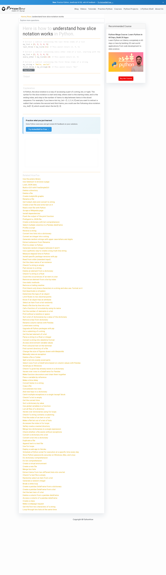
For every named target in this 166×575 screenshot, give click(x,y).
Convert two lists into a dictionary (37, 233)
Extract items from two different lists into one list (44, 472)
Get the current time (31, 400)
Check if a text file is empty (34, 475)
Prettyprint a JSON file (32, 219)
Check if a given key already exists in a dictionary (43, 369)
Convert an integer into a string (36, 236)
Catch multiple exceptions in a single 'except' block (44, 394)
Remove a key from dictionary (35, 320)
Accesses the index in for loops (36, 423)
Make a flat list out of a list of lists (37, 420)
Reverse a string (29, 231)
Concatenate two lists (32, 389)
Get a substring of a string (34, 331)
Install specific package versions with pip (40, 256)
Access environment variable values (38, 343)
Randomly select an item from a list (38, 478)
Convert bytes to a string (33, 383)
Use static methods (31, 282)
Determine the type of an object (36, 294)
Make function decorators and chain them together (44, 374)
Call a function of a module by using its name (42, 308)
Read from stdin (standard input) (37, 259)
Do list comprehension (32, 461)
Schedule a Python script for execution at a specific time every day (51, 452)
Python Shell (147, 9)
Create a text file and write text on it (38, 205)
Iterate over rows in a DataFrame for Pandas (41, 371)
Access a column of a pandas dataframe (40, 498)
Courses (118, 9)
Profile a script (29, 228)
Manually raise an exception (34, 354)
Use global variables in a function (37, 406)
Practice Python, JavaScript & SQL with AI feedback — (83, 2)
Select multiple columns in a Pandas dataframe (43, 225)
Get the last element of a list (35, 334)
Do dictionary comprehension (35, 458)
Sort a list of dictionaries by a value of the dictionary (45, 317)
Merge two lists (29, 469)
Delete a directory (30, 190)
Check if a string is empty (33, 265)
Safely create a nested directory (36, 426)
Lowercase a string (31, 325)
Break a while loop (30, 484)
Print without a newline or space (36, 314)
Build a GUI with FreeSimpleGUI (36, 187)
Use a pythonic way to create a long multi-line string (45, 251)
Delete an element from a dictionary (38, 271)
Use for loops (28, 446)
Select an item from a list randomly (38, 302)
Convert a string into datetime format (39, 340)
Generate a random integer (34, 481)
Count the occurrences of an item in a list (40, 277)
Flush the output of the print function (38, 216)
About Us (159, 9)
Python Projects (131, 9)
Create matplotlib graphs (33, 196)
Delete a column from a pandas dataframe (41, 495)
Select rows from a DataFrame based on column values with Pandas (52, 363)
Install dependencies (31, 213)
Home (23, 16)
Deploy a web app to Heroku (34, 449)
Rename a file (28, 199)
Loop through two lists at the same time (40, 509)
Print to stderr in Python (33, 245)
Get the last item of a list (33, 492)
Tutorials (92, 9)
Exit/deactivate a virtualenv (34, 291)
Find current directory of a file (35, 348)
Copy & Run (28, 70)
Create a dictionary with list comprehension (41, 222)
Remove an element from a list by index (39, 279)
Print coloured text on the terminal (37, 346)
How (29, 16)
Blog (76, 9)
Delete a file (28, 193)
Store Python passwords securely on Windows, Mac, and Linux (49, 455)
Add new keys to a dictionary (35, 392)
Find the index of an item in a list (36, 417)
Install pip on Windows (32, 366)
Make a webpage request (33, 504)
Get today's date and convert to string (39, 202)
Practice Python (105, 9)
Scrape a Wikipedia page (33, 210)
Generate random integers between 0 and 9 (41, 248)
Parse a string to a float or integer (37, 337)
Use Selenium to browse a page (36, 182)
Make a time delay (30, 380)
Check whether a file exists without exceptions (42, 432)
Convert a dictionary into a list (35, 435)
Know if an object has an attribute (37, 300)
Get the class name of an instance (37, 262)
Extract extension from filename (36, 242)
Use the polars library (32, 179)
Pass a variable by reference (34, 377)
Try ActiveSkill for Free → (38, 129)
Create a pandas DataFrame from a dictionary (42, 486)
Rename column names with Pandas (38, 323)
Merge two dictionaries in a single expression (42, 429)
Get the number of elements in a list (38, 311)
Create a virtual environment (35, 463)
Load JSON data (30, 185)
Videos (83, 9)
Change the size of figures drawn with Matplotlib (43, 351)
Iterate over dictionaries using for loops (39, 412)
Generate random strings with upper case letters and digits (48, 239)
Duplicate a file (29, 440)
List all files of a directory (33, 409)
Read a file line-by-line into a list (36, 305)
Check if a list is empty (32, 397)
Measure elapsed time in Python (36, 254)
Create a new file (30, 466)
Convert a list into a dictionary (35, 438)
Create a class (29, 501)
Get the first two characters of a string (39, 507)
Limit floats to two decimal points (37, 297)
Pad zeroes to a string (32, 268)
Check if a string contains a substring (38, 415)
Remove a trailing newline (33, 285)
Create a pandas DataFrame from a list (39, 489)
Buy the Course (126, 78)
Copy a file (27, 386)
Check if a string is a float (33, 274)
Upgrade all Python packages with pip (38, 328)
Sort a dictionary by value (33, 403)
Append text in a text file (33, 443)
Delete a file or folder (32, 357)
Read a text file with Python (34, 208)
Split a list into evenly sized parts (36, 360)
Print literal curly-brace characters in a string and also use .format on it (52, 288)
